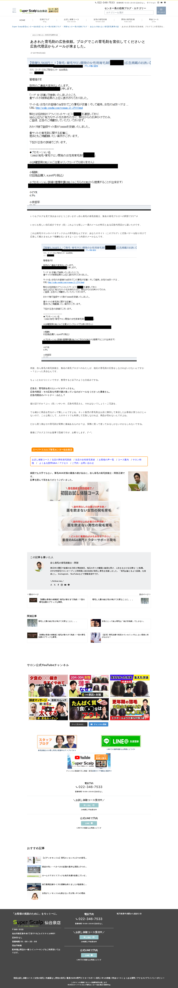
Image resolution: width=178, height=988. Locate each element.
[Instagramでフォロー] (158, 3)
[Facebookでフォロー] (58, 585)
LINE (87, 823)
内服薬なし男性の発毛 (55, 978)
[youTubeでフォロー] (65, 585)
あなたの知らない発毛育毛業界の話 (45, 35)
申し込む (88, 805)
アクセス (152, 3)
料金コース (117, 978)
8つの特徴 (106, 978)
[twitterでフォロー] (55, 585)
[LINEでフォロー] (165, 3)
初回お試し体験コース (23, 978)
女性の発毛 (39, 978)
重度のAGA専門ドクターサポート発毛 (83, 978)
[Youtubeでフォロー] (161, 3)
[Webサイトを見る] (51, 585)
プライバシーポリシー (154, 978)
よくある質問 (129, 978)
